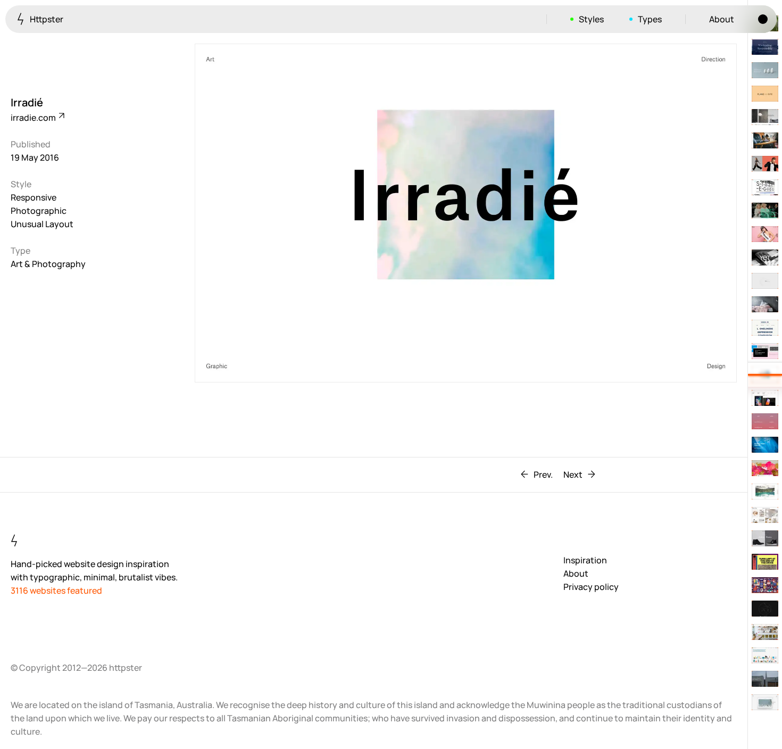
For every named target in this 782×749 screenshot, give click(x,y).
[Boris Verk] (765, 608)
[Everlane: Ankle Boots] (765, 538)
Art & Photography (48, 264)
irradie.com (34, 117)
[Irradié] (765, 374)
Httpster (45, 19)
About (721, 19)
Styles (591, 19)
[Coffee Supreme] (765, 632)
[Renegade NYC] (765, 234)
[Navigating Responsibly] (765, 47)
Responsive (33, 197)
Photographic (38, 211)
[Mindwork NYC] (765, 327)
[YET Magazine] (765, 257)
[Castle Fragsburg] (765, 491)
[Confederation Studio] (765, 655)
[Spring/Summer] (765, 140)
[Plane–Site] (765, 93)
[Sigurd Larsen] (765, 515)
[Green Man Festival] (765, 585)
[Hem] (765, 117)
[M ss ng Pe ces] (765, 421)
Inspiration (585, 560)
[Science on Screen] (765, 210)
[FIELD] (765, 398)
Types (650, 19)
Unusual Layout (42, 224)
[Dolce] (765, 468)
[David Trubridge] (765, 444)
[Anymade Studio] (765, 187)
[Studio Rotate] (765, 281)
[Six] (765, 304)
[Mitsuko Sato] (765, 351)
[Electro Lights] (765, 678)
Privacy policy (591, 587)
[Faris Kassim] (765, 702)
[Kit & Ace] (765, 164)
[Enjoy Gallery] (765, 561)
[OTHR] (765, 70)
